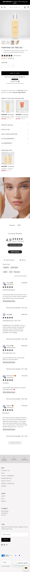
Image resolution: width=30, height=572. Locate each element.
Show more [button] (17, 272)
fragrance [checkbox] (6, 267)
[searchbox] (10, 260)
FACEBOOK (4, 513)
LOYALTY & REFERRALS (7, 476)
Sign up (6, 540)
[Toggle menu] (2, 7)
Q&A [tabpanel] (19, 225)
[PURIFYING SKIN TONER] (7, 106)
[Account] (24, 7)
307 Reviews (11, 114)
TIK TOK (3, 515)
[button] (22, 308)
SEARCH (3, 501)
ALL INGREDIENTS (6, 143)
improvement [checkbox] (14, 267)
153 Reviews (11, 166)
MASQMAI (7, 566)
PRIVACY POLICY (6, 481)
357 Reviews (25, 114)
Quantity (4, 62)
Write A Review (15, 252)
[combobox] (20, 276)
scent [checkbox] (10, 272)
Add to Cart (15, 73)
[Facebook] (2, 544)
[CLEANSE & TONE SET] (7, 158)
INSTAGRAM (4, 511)
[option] (15, 25)
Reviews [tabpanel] (12, 225)
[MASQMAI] (15, 7)
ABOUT (3, 496)
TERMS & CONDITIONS (7, 483)
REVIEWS (3, 486)
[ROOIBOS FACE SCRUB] (22, 106)
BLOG (3, 498)
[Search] (5, 7)
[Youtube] (4, 544)
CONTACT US (5, 470)
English (5, 562)
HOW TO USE (5, 129)
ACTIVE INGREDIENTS (8, 138)
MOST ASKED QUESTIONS (9, 134)
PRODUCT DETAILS (7, 125)
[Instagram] (6, 544)
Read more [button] (20, 426)
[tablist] (15, 225)
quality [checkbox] (5, 272)
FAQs (2, 473)
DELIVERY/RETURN (6, 478)
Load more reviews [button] (15, 443)
